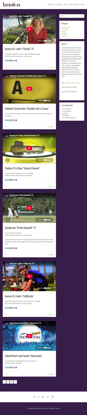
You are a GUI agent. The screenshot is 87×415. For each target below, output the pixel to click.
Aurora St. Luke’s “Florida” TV (19, 49)
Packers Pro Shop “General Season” (22, 168)
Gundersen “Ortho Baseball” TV (20, 228)
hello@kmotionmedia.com (73, 83)
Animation (64, 34)
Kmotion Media (66, 27)
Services (60, 4)
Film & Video (65, 29)
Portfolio (51, 4)
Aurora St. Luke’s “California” (19, 296)
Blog (82, 4)
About (66, 4)
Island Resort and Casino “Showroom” (23, 356)
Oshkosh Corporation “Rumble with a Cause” (27, 108)
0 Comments (51, 67)
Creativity (64, 36)
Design (63, 31)
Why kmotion (74, 4)
